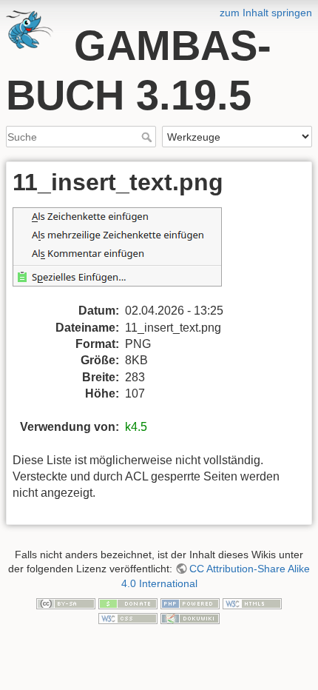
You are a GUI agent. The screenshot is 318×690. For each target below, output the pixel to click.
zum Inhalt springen (266, 13)
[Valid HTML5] (252, 603)
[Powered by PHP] (190, 603)
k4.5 (136, 427)
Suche (148, 137)
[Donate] (128, 603)
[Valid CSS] (128, 617)
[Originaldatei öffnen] (126, 254)
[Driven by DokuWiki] (190, 617)
